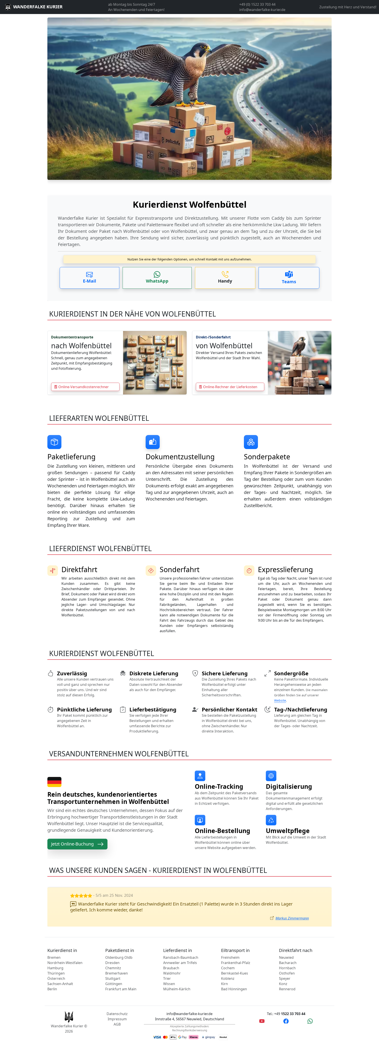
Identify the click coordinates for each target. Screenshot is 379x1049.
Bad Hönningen (234, 989)
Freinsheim (230, 957)
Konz (283, 983)
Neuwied (286, 957)
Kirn (224, 983)
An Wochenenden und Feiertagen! (136, 9)
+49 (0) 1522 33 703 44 (257, 4)
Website (280, 700)
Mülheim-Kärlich (176, 989)
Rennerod (287, 989)
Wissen (169, 983)
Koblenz (227, 978)
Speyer (284, 978)
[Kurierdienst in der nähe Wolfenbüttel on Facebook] (286, 1021)
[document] (189, 222)
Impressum (117, 1019)
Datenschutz (117, 1013)
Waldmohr (172, 973)
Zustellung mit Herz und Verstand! (347, 7)
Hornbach (287, 968)
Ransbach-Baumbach (180, 957)
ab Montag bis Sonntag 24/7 (131, 4)
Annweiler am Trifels (180, 962)
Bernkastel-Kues (234, 973)
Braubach (171, 968)
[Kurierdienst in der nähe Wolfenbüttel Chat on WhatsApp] (310, 1021)
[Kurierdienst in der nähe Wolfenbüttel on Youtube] (262, 1021)
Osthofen (287, 973)
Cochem (228, 968)
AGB (117, 1024)
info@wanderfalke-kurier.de (262, 9)
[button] (89, 278)
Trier (167, 978)
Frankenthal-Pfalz (235, 962)
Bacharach (288, 962)
